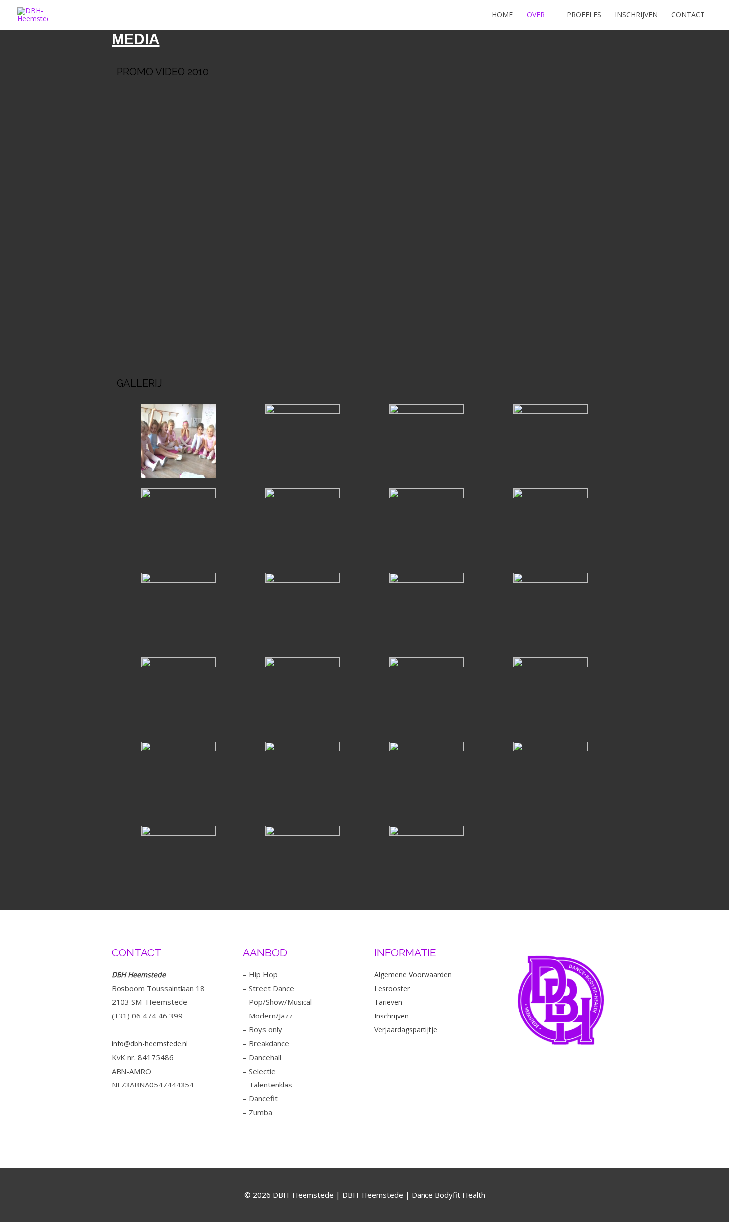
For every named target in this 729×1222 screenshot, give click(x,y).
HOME (502, 14)
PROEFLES (584, 14)
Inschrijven (391, 1015)
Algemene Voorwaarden (413, 974)
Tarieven (388, 1002)
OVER (536, 14)
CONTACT (688, 14)
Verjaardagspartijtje (405, 1029)
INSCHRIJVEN (636, 14)
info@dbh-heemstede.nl (150, 1043)
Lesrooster (392, 988)
